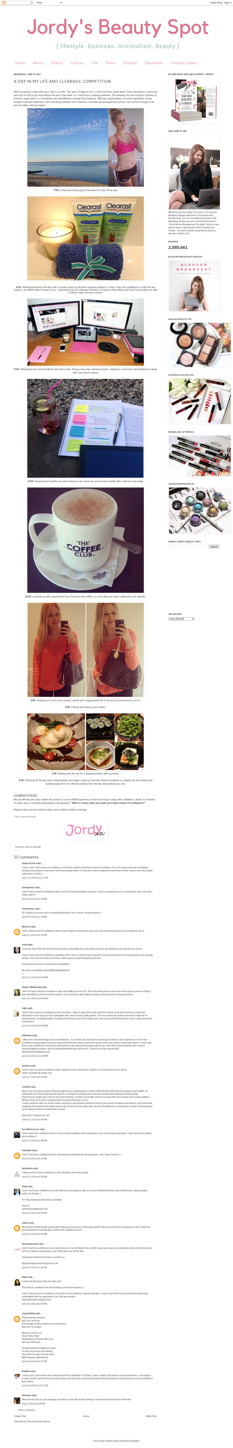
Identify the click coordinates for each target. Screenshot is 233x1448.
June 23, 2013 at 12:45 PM (35, 1056)
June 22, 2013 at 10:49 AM (35, 998)
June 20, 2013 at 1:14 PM (34, 899)
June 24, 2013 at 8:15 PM (34, 1213)
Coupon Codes (183, 62)
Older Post (151, 1416)
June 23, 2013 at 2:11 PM (34, 1158)
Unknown (26, 1035)
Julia (24, 1008)
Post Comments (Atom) (38, 1421)
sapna (25, 1223)
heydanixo (27, 1168)
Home (20, 62)
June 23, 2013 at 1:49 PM (34, 1119)
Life (94, 62)
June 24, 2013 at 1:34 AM (34, 1176)
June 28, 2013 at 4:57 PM (34, 1361)
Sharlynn (27, 1395)
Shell (24, 1186)
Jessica (26, 1066)
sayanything (28, 1313)
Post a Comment (26, 1410)
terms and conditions (58, 809)
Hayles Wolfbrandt (31, 987)
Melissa (26, 926)
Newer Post (20, 1416)
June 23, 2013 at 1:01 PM (34, 1077)
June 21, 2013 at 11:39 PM (35, 977)
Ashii (24, 944)
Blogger (135, 1441)
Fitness (76, 62)
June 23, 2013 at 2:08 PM (34, 1140)
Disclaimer (154, 62)
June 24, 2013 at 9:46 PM (34, 1234)
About (38, 62)
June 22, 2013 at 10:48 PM (35, 1025)
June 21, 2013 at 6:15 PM (34, 935)
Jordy (27, 847)
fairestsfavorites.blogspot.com (36, 1299)
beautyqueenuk (30, 1244)
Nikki (24, 1277)
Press (110, 62)
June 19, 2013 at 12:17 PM (35, 878)
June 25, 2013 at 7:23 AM (34, 1267)
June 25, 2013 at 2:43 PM (34, 1304)
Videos (57, 62)
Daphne (26, 1371)
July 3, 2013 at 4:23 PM (33, 1403)
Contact (130, 62)
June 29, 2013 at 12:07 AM (35, 1385)
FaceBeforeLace (30, 1129)
